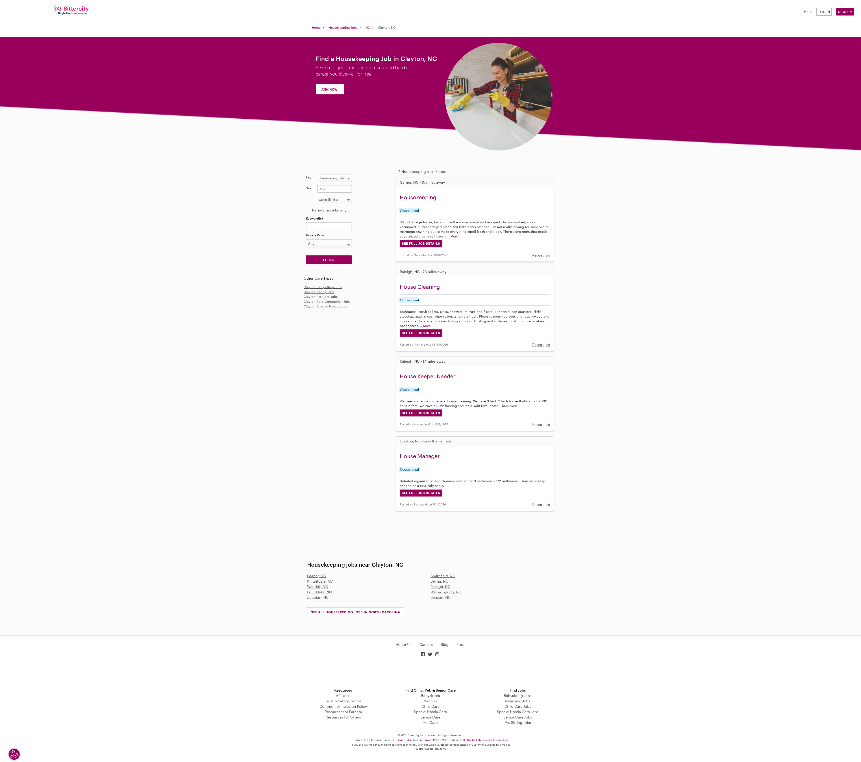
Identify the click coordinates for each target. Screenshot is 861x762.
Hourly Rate (315, 235)
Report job (541, 255)
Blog (444, 644)
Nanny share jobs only (329, 210)
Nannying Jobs (517, 701)
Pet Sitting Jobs (518, 722)
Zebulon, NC (318, 597)
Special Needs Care (430, 712)
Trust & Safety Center (343, 701)
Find (308, 177)
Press (461, 644)
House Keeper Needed (428, 376)
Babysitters (430, 695)
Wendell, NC (317, 586)
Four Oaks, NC (319, 592)
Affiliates (343, 695)
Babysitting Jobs (518, 695)
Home (316, 27)
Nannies (430, 701)
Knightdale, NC (320, 581)
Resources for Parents (343, 712)
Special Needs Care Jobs (518, 712)
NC (367, 27)
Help (808, 11)
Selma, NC (439, 581)
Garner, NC (316, 576)
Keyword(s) (314, 218)
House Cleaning (420, 286)
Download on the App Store (430, 672)
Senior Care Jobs (517, 717)
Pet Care (430, 722)
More (454, 236)
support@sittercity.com (430, 748)
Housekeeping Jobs (343, 27)
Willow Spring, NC (445, 592)
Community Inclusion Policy (343, 706)
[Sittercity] (72, 10)
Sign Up (845, 12)
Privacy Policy (432, 739)
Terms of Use (403, 739)
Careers (426, 644)
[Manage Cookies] (14, 754)
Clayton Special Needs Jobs (325, 306)
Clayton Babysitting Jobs (323, 287)
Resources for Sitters (343, 717)
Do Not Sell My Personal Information (485, 739)
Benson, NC (440, 597)
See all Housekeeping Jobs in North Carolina (355, 612)
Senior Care (430, 717)
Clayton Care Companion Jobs (327, 301)
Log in (824, 12)
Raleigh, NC (440, 586)
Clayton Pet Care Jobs (321, 296)
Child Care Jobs (517, 706)
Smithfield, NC (442, 576)
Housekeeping (418, 197)
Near (309, 188)
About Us (403, 644)
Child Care (430, 706)
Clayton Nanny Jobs (319, 292)
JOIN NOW (329, 89)
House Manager (420, 456)
